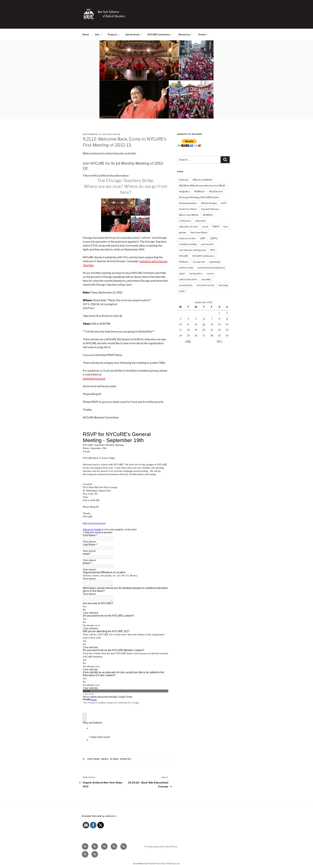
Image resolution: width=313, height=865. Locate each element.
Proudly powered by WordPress (161, 846)
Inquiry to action (187, 238)
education (200, 220)
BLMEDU (208, 214)
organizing (214, 261)
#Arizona (183, 179)
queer (182, 273)
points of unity (186, 267)
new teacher (207, 244)
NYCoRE (183, 255)
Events (202, 34)
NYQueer (184, 261)
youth (182, 291)
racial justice (195, 273)
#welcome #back (188, 209)
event (205, 226)
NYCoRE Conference (159, 34)
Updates (125, 759)
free (225, 226)
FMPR (215, 226)
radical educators (188, 279)
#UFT (224, 203)
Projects (112, 34)
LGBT (203, 238)
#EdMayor (199, 191)
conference (185, 220)
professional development (211, 267)
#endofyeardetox (188, 203)
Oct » (219, 341)
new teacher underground (192, 250)
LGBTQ (213, 238)
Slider (114, 759)
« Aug (188, 341)
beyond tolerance (210, 209)
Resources (184, 34)
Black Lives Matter (189, 214)
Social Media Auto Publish (144, 863)
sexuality (206, 279)
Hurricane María (199, 232)
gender (182, 232)
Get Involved (132, 34)
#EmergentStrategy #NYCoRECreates (199, 197)
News (104, 759)
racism (210, 273)
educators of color (188, 226)
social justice (185, 285)
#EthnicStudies (209, 203)
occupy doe (199, 261)
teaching (223, 285)
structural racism (205, 285)
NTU (212, 250)
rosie (116, 134)
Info (97, 34)
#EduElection (216, 191)
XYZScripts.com (173, 863)
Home (85, 34)
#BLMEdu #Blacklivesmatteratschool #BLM (202, 185)
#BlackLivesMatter (203, 179)
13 (203, 324)
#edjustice (184, 191)
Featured (93, 759)
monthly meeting (188, 244)
